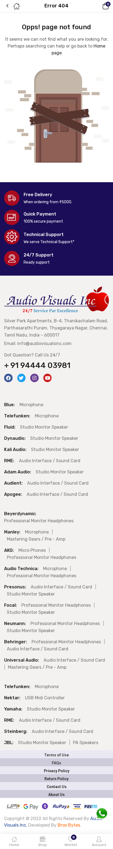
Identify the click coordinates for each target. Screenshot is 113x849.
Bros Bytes (69, 825)
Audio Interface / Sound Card (49, 460)
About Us (56, 794)
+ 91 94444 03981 (37, 365)
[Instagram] (34, 378)
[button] (98, 6)
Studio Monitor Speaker (44, 427)
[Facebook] (8, 378)
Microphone (31, 404)
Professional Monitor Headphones (39, 520)
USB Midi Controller (45, 697)
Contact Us (57, 787)
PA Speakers (85, 742)
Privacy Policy (56, 771)
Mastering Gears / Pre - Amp (36, 539)
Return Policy (56, 779)
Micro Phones (32, 550)
